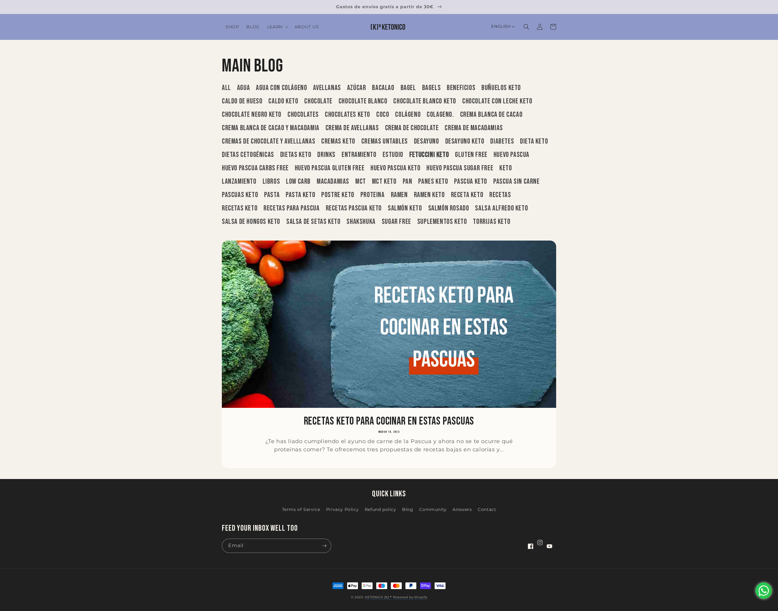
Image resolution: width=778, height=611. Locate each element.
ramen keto (429, 195)
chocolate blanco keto (424, 101)
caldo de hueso (242, 101)
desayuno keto (464, 141)
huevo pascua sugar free (459, 168)
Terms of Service (301, 509)
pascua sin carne (516, 181)
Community (432, 509)
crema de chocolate (412, 128)
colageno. (440, 114)
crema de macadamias (474, 128)
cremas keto (338, 141)
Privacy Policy (342, 509)
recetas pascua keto (354, 208)
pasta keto (300, 195)
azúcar (356, 88)
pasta (272, 195)
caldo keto (283, 101)
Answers (462, 509)
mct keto (384, 181)
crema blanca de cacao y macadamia (270, 128)
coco (382, 114)
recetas (500, 195)
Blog (407, 509)
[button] (277, 26)
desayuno (426, 141)
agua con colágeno (281, 88)
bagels (431, 88)
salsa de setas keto (313, 221)
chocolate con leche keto (497, 101)
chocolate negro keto (251, 114)
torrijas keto (491, 221)
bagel (408, 88)
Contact (487, 509)
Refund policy (380, 509)
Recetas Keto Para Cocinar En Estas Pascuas (389, 421)
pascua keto (470, 181)
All (226, 88)
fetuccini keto (429, 154)
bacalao (383, 88)
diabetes (502, 141)
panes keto (433, 181)
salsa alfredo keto (501, 208)
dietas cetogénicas (248, 154)
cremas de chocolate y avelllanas (268, 141)
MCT (360, 181)
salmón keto (405, 208)
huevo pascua (511, 154)
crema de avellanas (352, 128)
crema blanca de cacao (491, 114)
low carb (298, 181)
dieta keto (534, 141)
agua (243, 88)
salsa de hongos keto (251, 221)
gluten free (471, 154)
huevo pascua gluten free (329, 168)
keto (505, 168)
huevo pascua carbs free (255, 168)
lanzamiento (239, 181)
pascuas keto (240, 195)
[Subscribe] (324, 546)
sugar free (396, 221)
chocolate (318, 101)
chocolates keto (347, 114)
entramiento (359, 154)
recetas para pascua (291, 208)
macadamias (333, 181)
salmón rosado (448, 208)
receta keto (467, 195)
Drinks (326, 154)
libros (271, 181)
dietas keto (296, 154)
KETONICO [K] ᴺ (378, 597)
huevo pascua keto (395, 168)
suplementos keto (442, 221)
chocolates (303, 114)
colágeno (408, 114)
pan (407, 181)
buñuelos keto (501, 88)
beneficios (461, 88)
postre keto (337, 195)
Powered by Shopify (410, 597)
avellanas (327, 88)
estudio (393, 154)
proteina (372, 195)
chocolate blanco (363, 101)
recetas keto (239, 208)
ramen (399, 195)
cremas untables (384, 141)
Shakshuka (360, 221)
